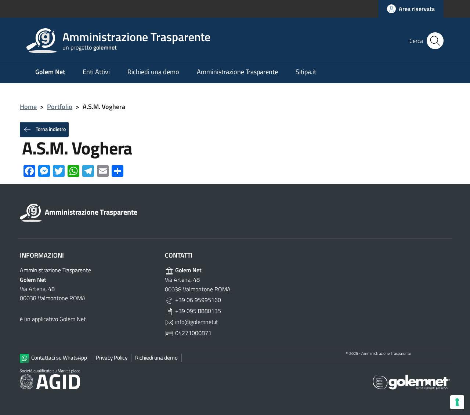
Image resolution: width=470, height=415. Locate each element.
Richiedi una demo (153, 72)
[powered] (411, 381)
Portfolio (59, 107)
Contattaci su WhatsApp (58, 357)
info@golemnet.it (196, 321)
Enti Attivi (96, 72)
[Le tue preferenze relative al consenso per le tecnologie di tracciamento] (457, 402)
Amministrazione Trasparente (237, 72)
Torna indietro (50, 128)
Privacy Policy (111, 357)
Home (28, 107)
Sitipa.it (306, 72)
